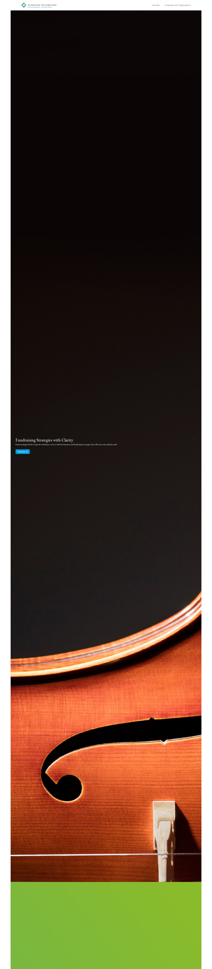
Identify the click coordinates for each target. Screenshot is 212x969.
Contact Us (22, 451)
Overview (156, 5)
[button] (15, 446)
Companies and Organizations (178, 5)
